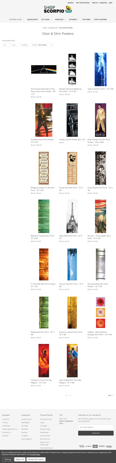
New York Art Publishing (44, 443)
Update (24, 45)
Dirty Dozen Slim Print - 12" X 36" (100, 189)
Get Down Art (45, 439)
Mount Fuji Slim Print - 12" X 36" (71, 285)
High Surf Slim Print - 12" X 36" (101, 89)
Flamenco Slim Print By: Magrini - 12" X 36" (41, 381)
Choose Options (44, 71)
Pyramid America (46, 448)
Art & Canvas (45, 436)
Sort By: (34, 45)
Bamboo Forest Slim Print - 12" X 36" (43, 237)
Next (110, 395)
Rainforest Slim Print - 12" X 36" (42, 333)
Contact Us (6, 432)
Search (71, 3)
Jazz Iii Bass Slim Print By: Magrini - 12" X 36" (70, 381)
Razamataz (44, 432)
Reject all (20, 459)
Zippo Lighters (100, 19)
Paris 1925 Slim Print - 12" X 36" (70, 237)
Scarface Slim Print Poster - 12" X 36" (43, 140)
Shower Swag (45, 429)
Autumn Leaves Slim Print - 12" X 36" (71, 333)
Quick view (42, 67)
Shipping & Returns (9, 429)
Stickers (73, 19)
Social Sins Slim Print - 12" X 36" (71, 189)
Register (103, 3)
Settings (7, 459)
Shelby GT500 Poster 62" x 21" (72, 139)
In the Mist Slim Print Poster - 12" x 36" (44, 285)
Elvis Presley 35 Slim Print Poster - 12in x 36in (99, 140)
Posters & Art (15, 19)
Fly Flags (45, 19)
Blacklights (32, 19)
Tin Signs (86, 19)
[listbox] (45, 45)
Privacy (5, 422)
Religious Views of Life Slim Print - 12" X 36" (42, 189)
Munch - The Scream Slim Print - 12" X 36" (99, 237)
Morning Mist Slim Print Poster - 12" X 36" (98, 285)
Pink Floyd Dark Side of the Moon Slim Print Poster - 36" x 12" (43, 91)
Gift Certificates (82, 3)
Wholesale (6, 426)
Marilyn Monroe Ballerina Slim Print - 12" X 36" (70, 90)
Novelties (59, 19)
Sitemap (5, 436)
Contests (5, 419)
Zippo (42, 422)
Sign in (94, 3)
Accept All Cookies (36, 459)
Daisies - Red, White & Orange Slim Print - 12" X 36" (100, 333)
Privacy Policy (35, 454)
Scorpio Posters (46, 419)
